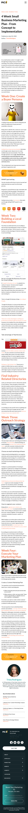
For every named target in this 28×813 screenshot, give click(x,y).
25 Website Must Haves (9, 714)
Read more (5, 698)
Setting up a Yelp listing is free (8, 364)
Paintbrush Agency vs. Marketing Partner (13, 708)
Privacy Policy (21, 807)
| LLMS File (16, 810)
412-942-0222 (14, 738)
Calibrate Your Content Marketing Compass (14, 702)
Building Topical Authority (9, 696)
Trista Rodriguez (11, 38)
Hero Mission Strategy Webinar (11, 720)
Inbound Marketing (9, 11)
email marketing (10, 442)
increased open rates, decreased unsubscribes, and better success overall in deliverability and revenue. (13, 526)
